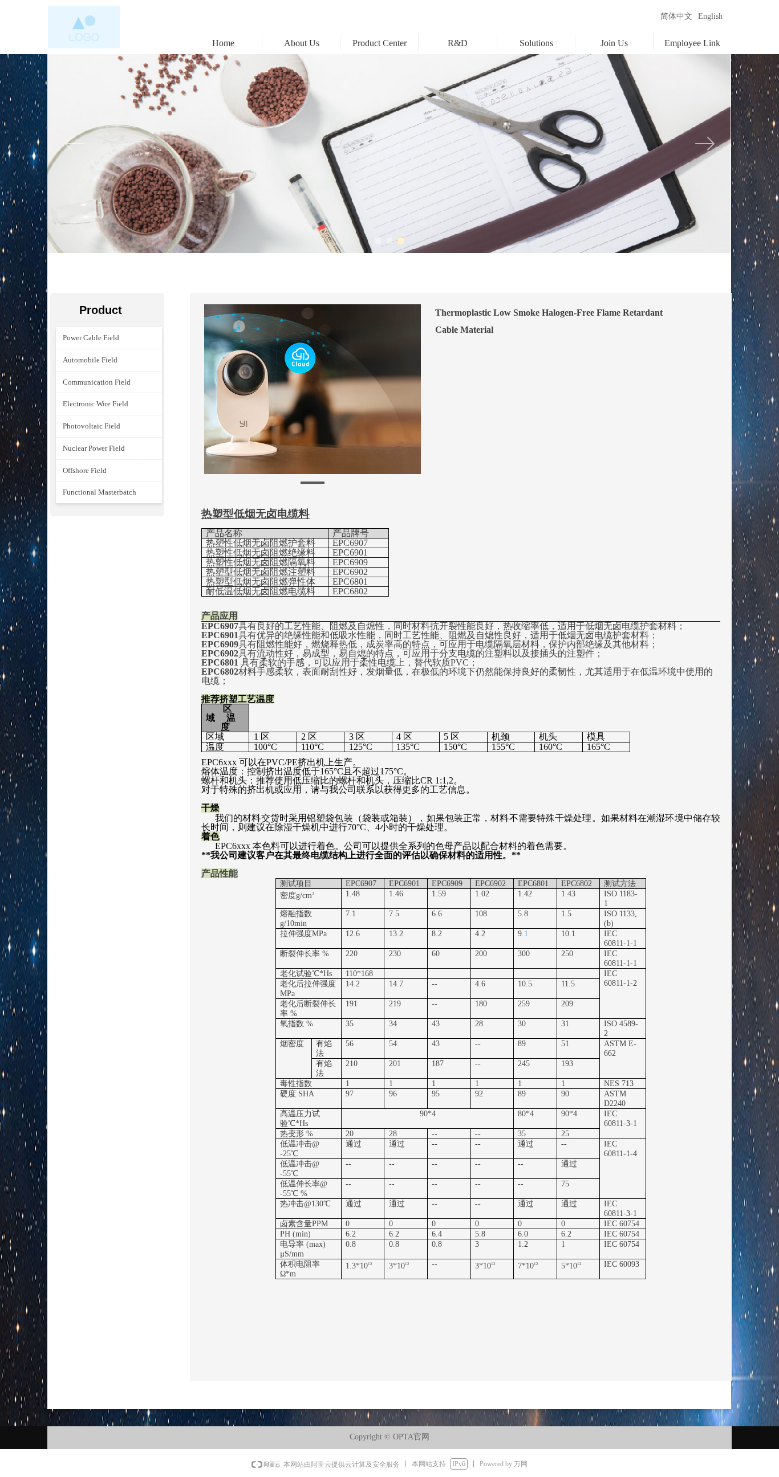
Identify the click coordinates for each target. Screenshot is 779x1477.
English (710, 16)
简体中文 (676, 16)
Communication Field (97, 382)
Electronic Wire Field (95, 403)
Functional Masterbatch (99, 492)
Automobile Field (90, 360)
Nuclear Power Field (94, 448)
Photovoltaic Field (91, 426)
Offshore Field (85, 470)
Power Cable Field (91, 337)
